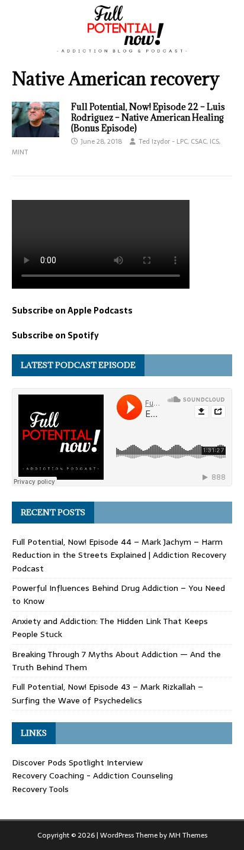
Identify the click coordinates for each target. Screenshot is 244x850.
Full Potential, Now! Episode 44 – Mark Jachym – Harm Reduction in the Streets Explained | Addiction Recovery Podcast (119, 555)
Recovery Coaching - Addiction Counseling (92, 775)
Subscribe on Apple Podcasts (72, 310)
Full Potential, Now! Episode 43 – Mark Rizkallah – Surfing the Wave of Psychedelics (107, 693)
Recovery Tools (40, 789)
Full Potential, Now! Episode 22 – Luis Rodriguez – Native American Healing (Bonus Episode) (148, 117)
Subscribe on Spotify (55, 335)
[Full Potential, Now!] (122, 49)
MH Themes (188, 835)
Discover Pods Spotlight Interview (77, 762)
